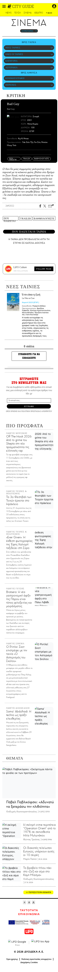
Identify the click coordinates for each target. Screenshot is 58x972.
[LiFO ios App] (40, 943)
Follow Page (43, 269)
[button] (4, 6)
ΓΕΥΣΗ (17, 13)
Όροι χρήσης (12, 959)
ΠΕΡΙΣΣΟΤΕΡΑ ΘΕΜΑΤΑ (39, 892)
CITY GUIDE (23, 6)
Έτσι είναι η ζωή (31, 296)
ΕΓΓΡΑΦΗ (29, 406)
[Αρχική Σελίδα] (9, 6)
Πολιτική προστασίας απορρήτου (36, 959)
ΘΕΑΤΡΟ (38, 13)
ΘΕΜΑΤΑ (14, 758)
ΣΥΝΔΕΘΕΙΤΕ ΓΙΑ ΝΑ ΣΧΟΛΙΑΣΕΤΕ (29, 356)
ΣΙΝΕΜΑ (28, 13)
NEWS (9, 13)
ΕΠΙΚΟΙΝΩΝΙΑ (29, 914)
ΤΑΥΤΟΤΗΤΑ (29, 910)
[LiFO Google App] (17, 942)
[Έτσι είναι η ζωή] (13, 302)
